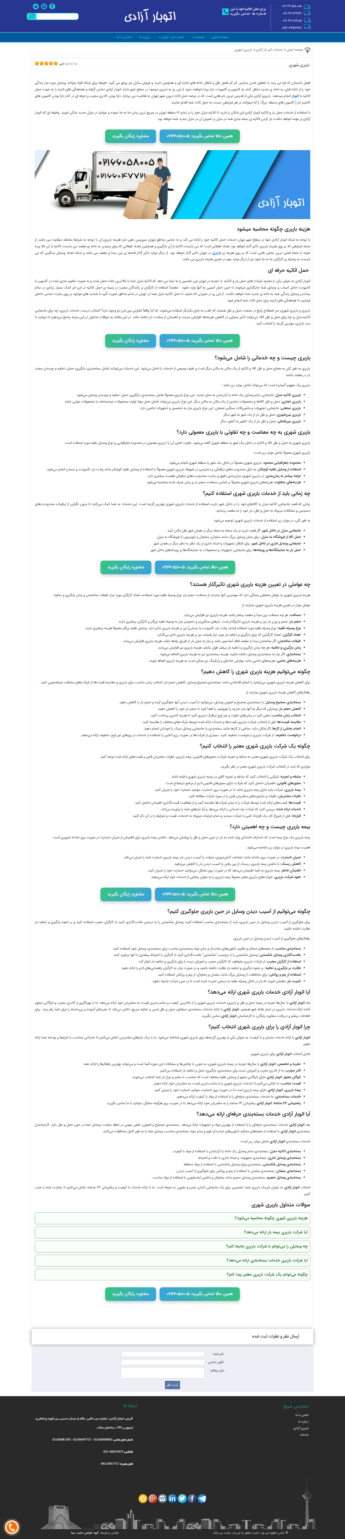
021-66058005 (292, 6)
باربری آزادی (301, 1428)
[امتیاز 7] (50, 63)
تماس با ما (124, 37)
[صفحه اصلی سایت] (150, 15)
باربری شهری (243, 50)
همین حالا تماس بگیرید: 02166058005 (200, 136)
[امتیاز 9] (54, 63)
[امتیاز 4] (43, 63)
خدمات (199, 37)
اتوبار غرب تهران (172, 37)
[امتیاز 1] (35, 63)
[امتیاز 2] (38, 63)
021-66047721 (292, 13)
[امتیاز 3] (40, 63)
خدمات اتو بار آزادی (269, 50)
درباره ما (144, 37)
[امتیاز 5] (45, 63)
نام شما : (217, 1354)
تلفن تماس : (215, 1362)
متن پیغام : (216, 1370)
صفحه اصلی (219, 37)
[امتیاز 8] (52, 63)
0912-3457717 (292, 28)
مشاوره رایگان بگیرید (130, 136)
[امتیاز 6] (47, 63)
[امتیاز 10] (57, 63)
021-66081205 (292, 20)
